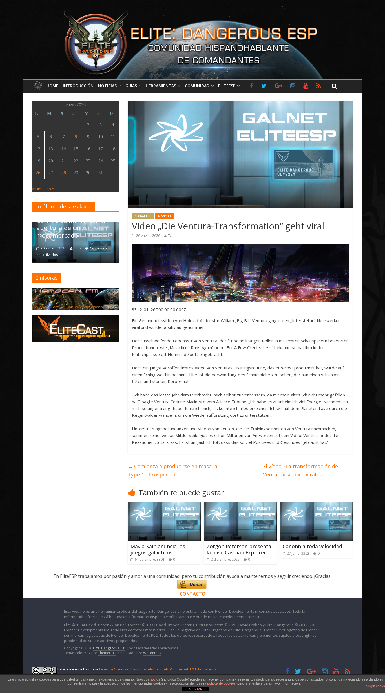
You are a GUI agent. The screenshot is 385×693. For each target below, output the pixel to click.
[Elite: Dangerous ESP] (192, 9)
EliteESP (226, 85)
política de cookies (221, 683)
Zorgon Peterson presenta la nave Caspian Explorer (239, 549)
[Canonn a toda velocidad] (316, 506)
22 (76, 161)
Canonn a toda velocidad (312, 546)
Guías (131, 85)
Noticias (107, 85)
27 (50, 172)
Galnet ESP (143, 216)
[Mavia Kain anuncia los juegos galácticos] (164, 506)
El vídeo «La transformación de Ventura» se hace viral (300, 470)
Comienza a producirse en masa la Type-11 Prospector (172, 470)
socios (155, 679)
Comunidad (197, 85)
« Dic (36, 188)
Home (52, 85)
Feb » (49, 188)
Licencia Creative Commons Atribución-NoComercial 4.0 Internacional (158, 669)
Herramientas (161, 85)
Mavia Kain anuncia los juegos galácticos (157, 549)
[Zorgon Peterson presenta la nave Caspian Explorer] (240, 506)
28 (63, 172)
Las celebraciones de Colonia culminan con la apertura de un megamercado (71, 224)
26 (38, 172)
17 (100, 148)
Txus (171, 235)
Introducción (78, 85)
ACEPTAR (195, 689)
